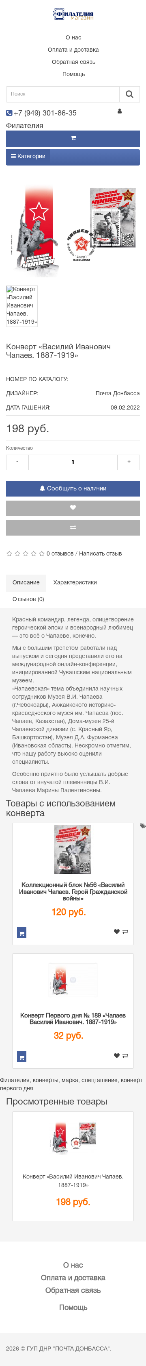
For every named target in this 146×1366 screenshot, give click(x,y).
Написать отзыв (100, 554)
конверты (45, 1080)
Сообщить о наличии (75, 489)
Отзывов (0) (28, 599)
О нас (74, 38)
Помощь (73, 74)
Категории (30, 156)
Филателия (15, 1080)
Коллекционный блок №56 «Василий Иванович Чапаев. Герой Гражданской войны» (73, 892)
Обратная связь (73, 62)
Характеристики (75, 583)
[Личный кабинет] (120, 112)
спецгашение (100, 1080)
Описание (26, 583)
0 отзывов (60, 554)
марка (70, 1080)
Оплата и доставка (73, 50)
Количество (19, 448)
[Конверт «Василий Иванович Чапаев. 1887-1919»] (22, 306)
